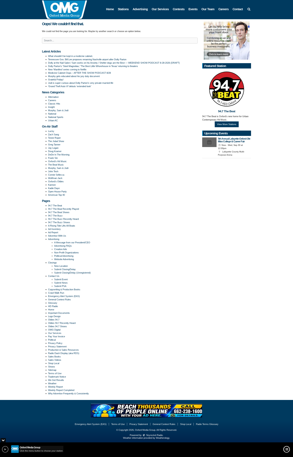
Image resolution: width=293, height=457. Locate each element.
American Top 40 (56, 195)
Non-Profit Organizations (66, 252)
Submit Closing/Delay (65, 269)
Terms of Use (54, 373)
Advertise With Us (57, 235)
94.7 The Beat (55, 205)
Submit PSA (60, 286)
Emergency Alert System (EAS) (64, 296)
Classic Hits (54, 103)
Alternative (53, 97)
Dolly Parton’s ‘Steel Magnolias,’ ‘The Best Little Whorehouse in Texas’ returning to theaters (93, 66)
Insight (51, 107)
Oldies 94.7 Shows (57, 326)
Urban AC (53, 120)
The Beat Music (56, 164)
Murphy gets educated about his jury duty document (74, 76)
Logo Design (54, 316)
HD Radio (53, 306)
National (52, 113)
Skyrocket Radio (154, 435)
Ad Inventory (54, 229)
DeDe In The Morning (58, 154)
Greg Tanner (54, 144)
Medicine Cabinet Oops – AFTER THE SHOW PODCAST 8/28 (79, 73)
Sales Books (54, 356)
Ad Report (53, 232)
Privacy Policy (55, 343)
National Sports (55, 117)
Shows (51, 366)
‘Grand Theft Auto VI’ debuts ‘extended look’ (69, 86)
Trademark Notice (57, 376)
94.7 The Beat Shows (58, 212)
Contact (238, 9)
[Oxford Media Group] (67, 9)
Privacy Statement (57, 346)
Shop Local (53, 363)
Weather (52, 383)
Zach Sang (53, 134)
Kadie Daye (54, 188)
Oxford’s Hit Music (57, 161)
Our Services (160, 9)
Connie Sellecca (56, 174)
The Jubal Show (56, 141)
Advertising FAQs (63, 246)
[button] (249, 9)
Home (110, 9)
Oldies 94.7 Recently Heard (62, 323)
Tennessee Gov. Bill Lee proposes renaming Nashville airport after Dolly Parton (87, 59)
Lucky (51, 131)
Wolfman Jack (55, 178)
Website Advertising (64, 259)
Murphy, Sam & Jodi (58, 110)
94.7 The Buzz (55, 215)
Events (192, 9)
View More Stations (226, 124)
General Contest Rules (59, 299)
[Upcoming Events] (209, 147)
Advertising (140, 9)
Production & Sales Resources (63, 350)
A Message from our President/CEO (72, 242)
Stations (123, 9)
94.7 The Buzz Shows (59, 222)
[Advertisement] (227, 41)
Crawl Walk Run (56, 292)
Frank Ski (53, 158)
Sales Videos (54, 360)
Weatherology (162, 438)
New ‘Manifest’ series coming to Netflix (67, 69)
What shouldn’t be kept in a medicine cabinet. (70, 56)
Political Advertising (63, 256)
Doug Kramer (54, 151)
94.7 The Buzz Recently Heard (63, 219)
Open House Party (57, 191)
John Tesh (53, 171)
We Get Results (56, 380)
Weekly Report (55, 386)
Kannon (52, 185)
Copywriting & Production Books (64, 289)
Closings (52, 262)
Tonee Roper (54, 138)
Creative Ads (60, 249)
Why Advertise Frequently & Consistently (68, 393)
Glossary (52, 303)
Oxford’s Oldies (56, 181)
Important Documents (59, 313)
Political (52, 339)
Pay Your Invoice (56, 336)
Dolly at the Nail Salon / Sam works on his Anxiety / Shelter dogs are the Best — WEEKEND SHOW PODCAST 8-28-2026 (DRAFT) (114, 62)
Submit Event (61, 279)
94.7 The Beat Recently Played (63, 209)
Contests (178, 9)
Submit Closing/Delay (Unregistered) (72, 272)
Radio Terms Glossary (207, 424)
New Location (61, 266)
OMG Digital (54, 329)
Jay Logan (53, 148)
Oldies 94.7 (53, 319)
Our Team (207, 9)
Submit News (61, 282)
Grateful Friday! (55, 79)
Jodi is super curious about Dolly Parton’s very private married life (80, 83)
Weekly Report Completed (61, 390)
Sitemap (52, 370)
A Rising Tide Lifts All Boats (61, 225)
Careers (223, 9)
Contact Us (53, 276)
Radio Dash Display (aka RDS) (63, 353)
